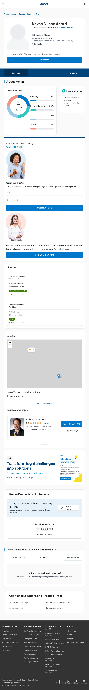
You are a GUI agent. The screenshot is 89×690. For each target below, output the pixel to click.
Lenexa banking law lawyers (19, 602)
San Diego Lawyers (31, 662)
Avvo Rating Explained (75, 642)
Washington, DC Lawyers (33, 646)
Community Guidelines (11, 683)
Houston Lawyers (30, 642)
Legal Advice (6, 639)
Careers (70, 635)
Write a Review (66, 28)
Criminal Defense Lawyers (55, 643)
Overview (16, 73)
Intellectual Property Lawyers (53, 665)
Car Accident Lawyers (53, 655)
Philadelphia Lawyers (31, 650)
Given (44, 557)
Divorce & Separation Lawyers (53, 659)
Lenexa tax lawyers (16, 608)
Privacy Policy (19, 680)
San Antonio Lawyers (31, 658)
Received (19, 557)
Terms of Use (7, 680)
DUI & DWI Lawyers (52, 647)
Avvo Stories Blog (8, 646)
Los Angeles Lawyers (31, 635)
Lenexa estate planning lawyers (58, 602)
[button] (58, 376)
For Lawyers (6, 650)
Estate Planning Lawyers (54, 651)
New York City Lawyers (32, 631)
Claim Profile (44, 60)
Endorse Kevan (72, 557)
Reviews (73, 73)
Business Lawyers (52, 639)
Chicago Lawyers (30, 639)
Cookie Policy (33, 680)
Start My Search (44, 208)
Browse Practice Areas (10, 642)
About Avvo (71, 631)
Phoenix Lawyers (30, 654)
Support (70, 639)
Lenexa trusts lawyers (54, 608)
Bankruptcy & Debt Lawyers (52, 634)
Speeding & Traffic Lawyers (52, 671)
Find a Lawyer (7, 631)
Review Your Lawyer (9, 635)
